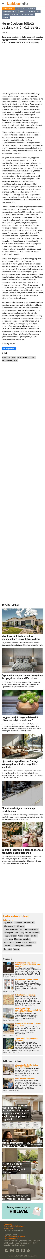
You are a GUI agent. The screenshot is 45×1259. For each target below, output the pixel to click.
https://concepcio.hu (10, 1035)
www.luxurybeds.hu (10, 976)
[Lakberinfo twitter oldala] (17, 1250)
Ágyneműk (8, 923)
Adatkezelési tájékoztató (13, 1226)
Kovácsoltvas (27, 15)
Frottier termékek (32, 933)
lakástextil (6, 357)
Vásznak (16, 949)
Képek (5, 18)
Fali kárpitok (8, 933)
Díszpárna (20, 926)
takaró (33, 357)
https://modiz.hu (9, 991)
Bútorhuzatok (29, 923)
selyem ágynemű (23, 357)
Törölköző (8, 949)
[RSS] (28, 1250)
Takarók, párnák (18, 946)
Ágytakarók (17, 923)
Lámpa (22, 12)
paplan (13, 357)
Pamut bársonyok (29, 942)
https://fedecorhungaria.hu (12, 1020)
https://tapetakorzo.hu (11, 1052)
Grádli (20, 936)
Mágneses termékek (22, 939)
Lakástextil (8, 9)
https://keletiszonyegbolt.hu (25, 1005)
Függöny (20, 9)
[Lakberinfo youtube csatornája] (23, 1250)
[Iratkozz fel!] (22, 1218)
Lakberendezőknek (11, 1239)
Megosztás (10, 348)
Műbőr (18, 942)
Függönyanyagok (10, 936)
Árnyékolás (34, 12)
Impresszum (8, 1228)
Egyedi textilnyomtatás (13, 929)
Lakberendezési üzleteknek (14, 1237)
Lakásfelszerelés (10, 15)
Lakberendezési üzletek (16, 916)
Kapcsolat (8, 1224)
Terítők (29, 946)
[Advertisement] (22, 68)
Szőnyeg (31, 9)
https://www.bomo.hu (11, 1090)
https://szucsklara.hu (22, 1075)
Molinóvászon (9, 942)
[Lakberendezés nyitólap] (18, 3)
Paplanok (7, 946)
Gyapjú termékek (30, 936)
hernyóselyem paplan (9, 360)
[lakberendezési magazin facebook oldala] (6, 1250)
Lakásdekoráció (9, 12)
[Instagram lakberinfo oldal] (12, 1250)
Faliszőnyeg (19, 933)
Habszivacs (8, 939)
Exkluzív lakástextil (30, 929)
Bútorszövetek (9, 926)
